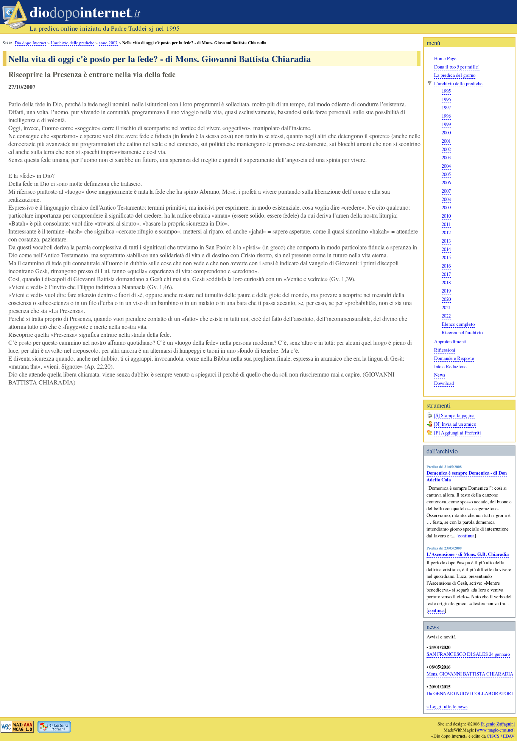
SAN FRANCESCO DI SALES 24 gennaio (468, 654)
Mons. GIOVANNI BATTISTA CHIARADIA (470, 673)
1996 (446, 99)
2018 (446, 282)
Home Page (445, 58)
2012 (446, 232)
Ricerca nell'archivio (462, 332)
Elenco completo (458, 324)
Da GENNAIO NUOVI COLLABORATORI (470, 693)
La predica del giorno (454, 75)
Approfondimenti (450, 341)
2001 (446, 140)
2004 (446, 165)
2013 (446, 240)
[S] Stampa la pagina (454, 415)
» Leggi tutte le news (447, 706)
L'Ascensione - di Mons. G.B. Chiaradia (468, 554)
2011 (446, 224)
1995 (446, 90)
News (439, 374)
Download (444, 383)
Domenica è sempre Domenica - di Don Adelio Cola (467, 476)
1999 (446, 124)
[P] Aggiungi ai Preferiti (457, 432)
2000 (446, 132)
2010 (446, 215)
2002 (446, 149)
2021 (446, 307)
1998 (446, 115)
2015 (446, 257)
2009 (446, 207)
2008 (446, 199)
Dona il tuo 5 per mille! (457, 66)
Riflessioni (444, 349)
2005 (446, 174)
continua (466, 535)
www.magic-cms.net (495, 730)
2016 (446, 265)
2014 (446, 249)
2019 (446, 290)
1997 (446, 107)
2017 (446, 274)
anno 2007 (108, 42)
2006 (446, 182)
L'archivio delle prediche (458, 83)
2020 (446, 299)
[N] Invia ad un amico (455, 423)
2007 (446, 190)
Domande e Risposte (454, 358)
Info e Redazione (450, 366)
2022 (446, 315)
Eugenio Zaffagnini (498, 724)
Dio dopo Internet (30, 42)
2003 (446, 157)
